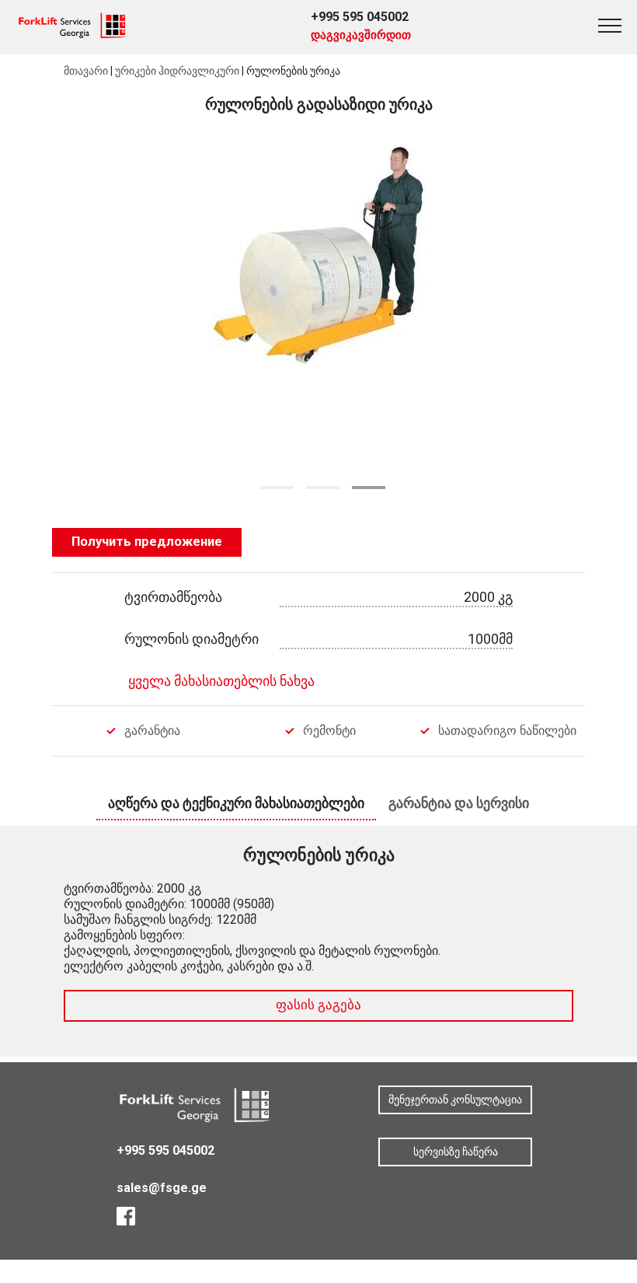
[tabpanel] (318, 308)
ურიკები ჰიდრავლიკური (177, 71)
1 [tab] (277, 487)
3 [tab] (368, 487)
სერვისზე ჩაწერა (455, 1151)
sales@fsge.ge (162, 1187)
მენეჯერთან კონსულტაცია (455, 1099)
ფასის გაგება (318, 1005)
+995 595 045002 (360, 16)
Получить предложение (146, 541)
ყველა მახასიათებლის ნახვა (221, 681)
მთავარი (86, 71)
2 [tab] (322, 487)
